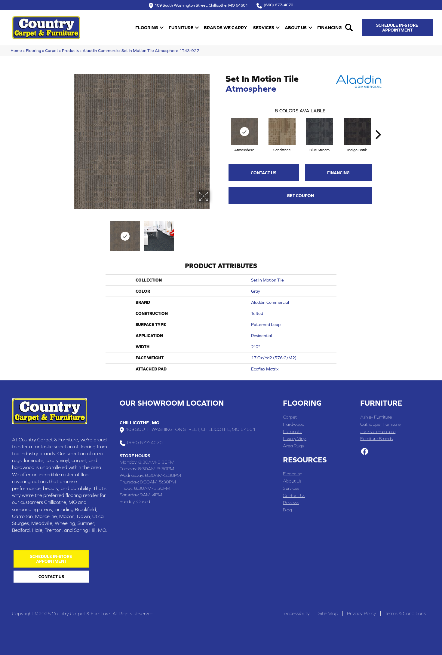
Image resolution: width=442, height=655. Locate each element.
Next (213, 233)
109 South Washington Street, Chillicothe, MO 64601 (201, 5)
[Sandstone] (282, 132)
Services (263, 27)
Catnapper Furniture (380, 424)
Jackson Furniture (377, 431)
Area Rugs (293, 445)
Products (70, 50)
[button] (161, 27)
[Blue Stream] (320, 132)
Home (16, 50)
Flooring (146, 27)
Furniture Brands (376, 438)
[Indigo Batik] (357, 132)
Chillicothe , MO (139, 422)
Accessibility (297, 613)
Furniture (181, 27)
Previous (70, 233)
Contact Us (263, 172)
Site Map (328, 613)
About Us (296, 27)
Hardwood (294, 424)
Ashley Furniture (376, 416)
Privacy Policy (361, 613)
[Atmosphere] (244, 132)
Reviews (291, 502)
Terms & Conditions (405, 613)
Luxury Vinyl (294, 438)
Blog (287, 509)
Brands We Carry (225, 27)
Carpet (51, 50)
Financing (329, 27)
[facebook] (364, 452)
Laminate (292, 431)
